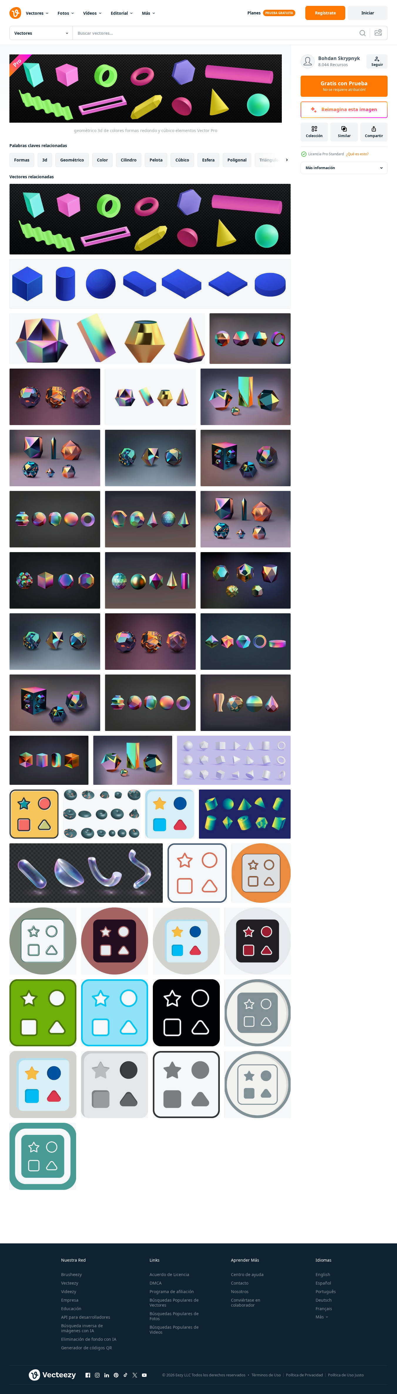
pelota (156, 159)
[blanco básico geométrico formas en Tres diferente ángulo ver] (234, 760)
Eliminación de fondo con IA (88, 1339)
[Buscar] (362, 32)
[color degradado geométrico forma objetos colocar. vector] (245, 814)
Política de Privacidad (304, 1375)
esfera (208, 159)
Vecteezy (69, 1283)
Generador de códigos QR (86, 1347)
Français (324, 1308)
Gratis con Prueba (344, 86)
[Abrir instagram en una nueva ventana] (97, 1375)
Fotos (63, 13)
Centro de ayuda (247, 1274)
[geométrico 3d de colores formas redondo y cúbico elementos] (150, 219)
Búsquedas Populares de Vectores (174, 1302)
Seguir (377, 64)
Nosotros (240, 1291)
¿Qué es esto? (357, 153)
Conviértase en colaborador (245, 1302)
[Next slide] (281, 160)
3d (44, 159)
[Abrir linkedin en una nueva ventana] (106, 1375)
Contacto (239, 1283)
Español (323, 1283)
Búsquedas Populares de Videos (174, 1329)
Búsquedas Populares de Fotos (174, 1316)
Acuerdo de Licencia (169, 1274)
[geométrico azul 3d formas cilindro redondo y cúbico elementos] (150, 284)
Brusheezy (71, 1274)
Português (326, 1291)
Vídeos (90, 13)
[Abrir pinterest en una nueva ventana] (116, 1375)
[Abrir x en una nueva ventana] (135, 1375)
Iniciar (367, 13)
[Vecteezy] (15, 13)
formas (21, 159)
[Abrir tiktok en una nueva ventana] (125, 1375)
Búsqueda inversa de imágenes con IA (82, 1328)
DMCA (156, 1283)
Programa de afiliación (172, 1291)
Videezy (68, 1291)
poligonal (237, 159)
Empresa (69, 1300)
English (323, 1274)
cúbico (182, 159)
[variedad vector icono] (33, 814)
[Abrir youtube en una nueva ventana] (144, 1375)
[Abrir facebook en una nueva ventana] (88, 1375)
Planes (254, 13)
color (102, 159)
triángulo (269, 159)
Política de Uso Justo (346, 1375)
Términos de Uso (266, 1375)
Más (146, 13)
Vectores (34, 13)
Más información (320, 167)
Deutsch (324, 1300)
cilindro (129, 159)
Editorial (119, 13)
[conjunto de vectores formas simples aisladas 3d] (101, 814)
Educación (71, 1308)
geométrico (72, 159)
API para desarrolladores (85, 1317)
